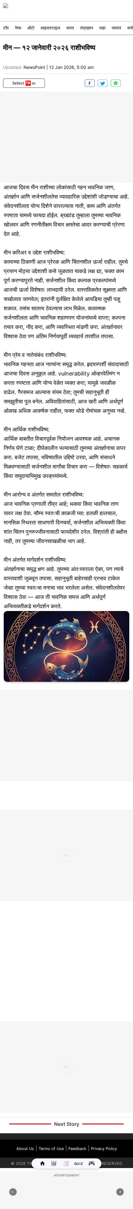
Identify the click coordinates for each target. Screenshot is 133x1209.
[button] (24, 83)
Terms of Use (51, 1148)
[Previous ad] (13, 1192)
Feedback (77, 1148)
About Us (25, 1148)
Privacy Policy (104, 1148)
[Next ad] (120, 1192)
